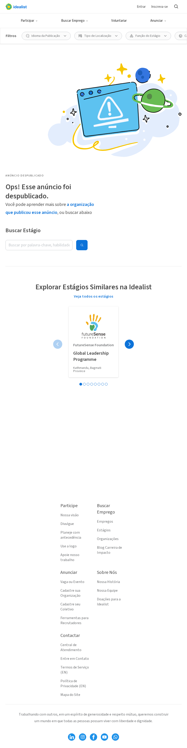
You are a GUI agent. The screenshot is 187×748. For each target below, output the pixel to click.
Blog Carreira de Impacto (109, 550)
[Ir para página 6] (99, 384)
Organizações (108, 538)
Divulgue (67, 523)
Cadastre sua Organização (70, 593)
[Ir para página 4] (91, 384)
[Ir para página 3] (88, 384)
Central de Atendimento (70, 647)
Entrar (141, 6)
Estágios (104, 530)
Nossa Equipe (107, 590)
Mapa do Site (70, 694)
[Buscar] (176, 6)
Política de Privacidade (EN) (73, 684)
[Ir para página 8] (106, 384)
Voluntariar (119, 20)
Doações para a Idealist (109, 602)
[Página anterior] (57, 344)
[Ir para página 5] (95, 384)
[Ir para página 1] (80, 384)
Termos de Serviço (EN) (74, 670)
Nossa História (108, 581)
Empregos (105, 521)
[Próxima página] (129, 344)
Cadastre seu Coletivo (70, 607)
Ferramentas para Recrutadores (74, 620)
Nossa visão (69, 515)
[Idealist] (16, 6)
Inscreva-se (159, 6)
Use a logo (68, 546)
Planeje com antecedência (70, 535)
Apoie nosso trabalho (69, 557)
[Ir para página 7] (102, 384)
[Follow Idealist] (71, 737)
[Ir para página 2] (84, 384)
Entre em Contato (74, 658)
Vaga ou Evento (72, 581)
